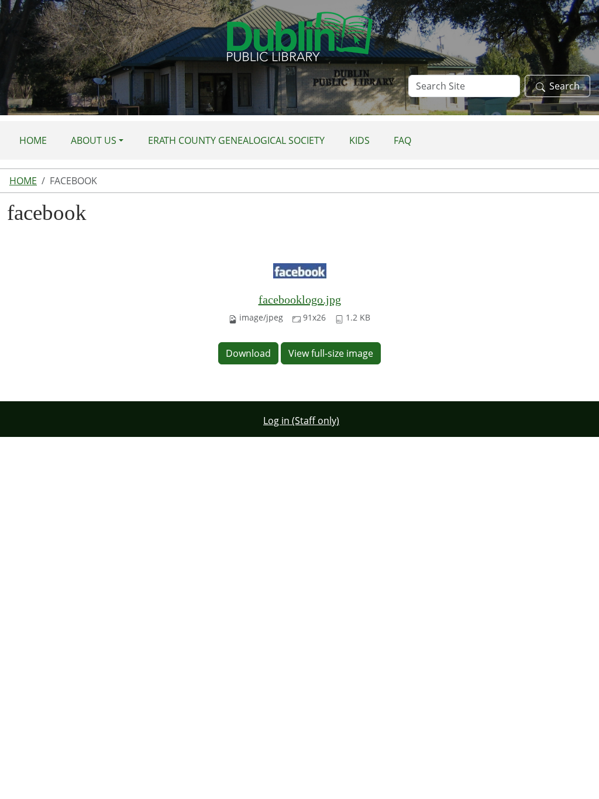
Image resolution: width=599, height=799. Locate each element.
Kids (359, 140)
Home (33, 140)
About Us (93, 140)
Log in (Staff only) (301, 420)
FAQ (402, 140)
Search (564, 86)
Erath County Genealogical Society (236, 140)
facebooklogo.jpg (300, 299)
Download (248, 353)
